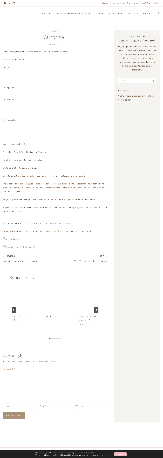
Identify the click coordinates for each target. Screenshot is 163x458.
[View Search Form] (158, 13)
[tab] (50, 338)
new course (117, 3)
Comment (9, 369)
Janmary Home (115, 13)
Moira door (52, 316)
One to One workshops (140, 13)
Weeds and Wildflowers (58, 223)
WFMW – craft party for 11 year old (90, 258)
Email (43, 406)
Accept (120, 454)
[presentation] (23, 297)
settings (104, 455)
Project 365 (22, 183)
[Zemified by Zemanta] (55, 247)
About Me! (47, 13)
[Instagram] (14, 3)
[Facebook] (5, 3)
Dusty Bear (28, 223)
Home (100, 13)
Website (79, 406)
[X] (9, 3)
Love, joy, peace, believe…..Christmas (87, 320)
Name (7, 406)
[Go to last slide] (14, 310)
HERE (10, 187)
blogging (55, 31)
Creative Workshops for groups (75, 13)
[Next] (96, 310)
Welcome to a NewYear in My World (20, 258)
